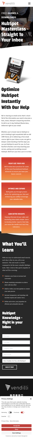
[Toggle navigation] (29, 3)
